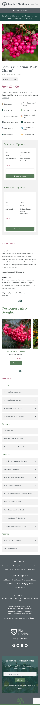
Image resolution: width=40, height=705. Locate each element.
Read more (5, 98)
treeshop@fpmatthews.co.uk (20, 608)
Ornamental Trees (29, 580)
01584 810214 (27, 611)
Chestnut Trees (30, 570)
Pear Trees (19, 570)
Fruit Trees (16, 580)
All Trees (7, 580)
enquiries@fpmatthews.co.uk (20, 613)
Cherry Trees (18, 566)
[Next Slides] (34, 42)
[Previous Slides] (5, 42)
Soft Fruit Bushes (13, 584)
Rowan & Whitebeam (11, 74)
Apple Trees (6, 566)
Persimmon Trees (31, 566)
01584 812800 (25, 606)
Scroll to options (10, 79)
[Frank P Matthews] (15, 4)
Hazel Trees (8, 570)
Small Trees (20, 588)
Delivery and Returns (20, 639)
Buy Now (16, 363)
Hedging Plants (27, 584)
